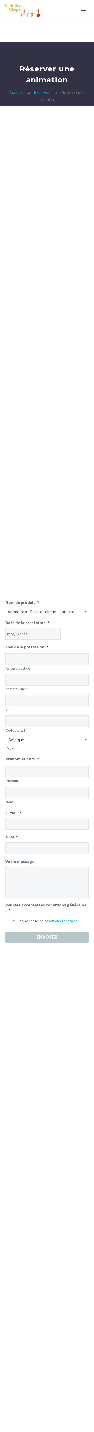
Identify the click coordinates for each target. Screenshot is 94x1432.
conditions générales (61, 920)
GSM (11, 837)
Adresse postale (18, 668)
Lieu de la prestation (26, 646)
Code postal (15, 730)
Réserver (42, 92)
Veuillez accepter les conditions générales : (45, 907)
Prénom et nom (22, 758)
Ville (9, 710)
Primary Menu (84, 10)
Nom (9, 802)
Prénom (12, 781)
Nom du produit (22, 602)
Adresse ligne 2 (17, 689)
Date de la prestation (27, 622)
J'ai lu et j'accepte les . (44, 920)
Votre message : (20, 861)
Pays (9, 748)
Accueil (15, 92)
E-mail (13, 812)
